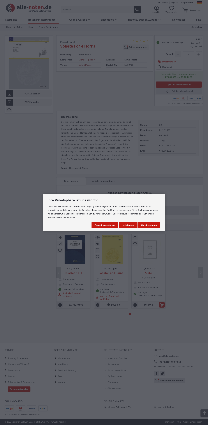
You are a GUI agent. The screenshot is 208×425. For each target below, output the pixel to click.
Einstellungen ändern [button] (105, 225)
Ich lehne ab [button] (128, 225)
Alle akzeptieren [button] (149, 225)
